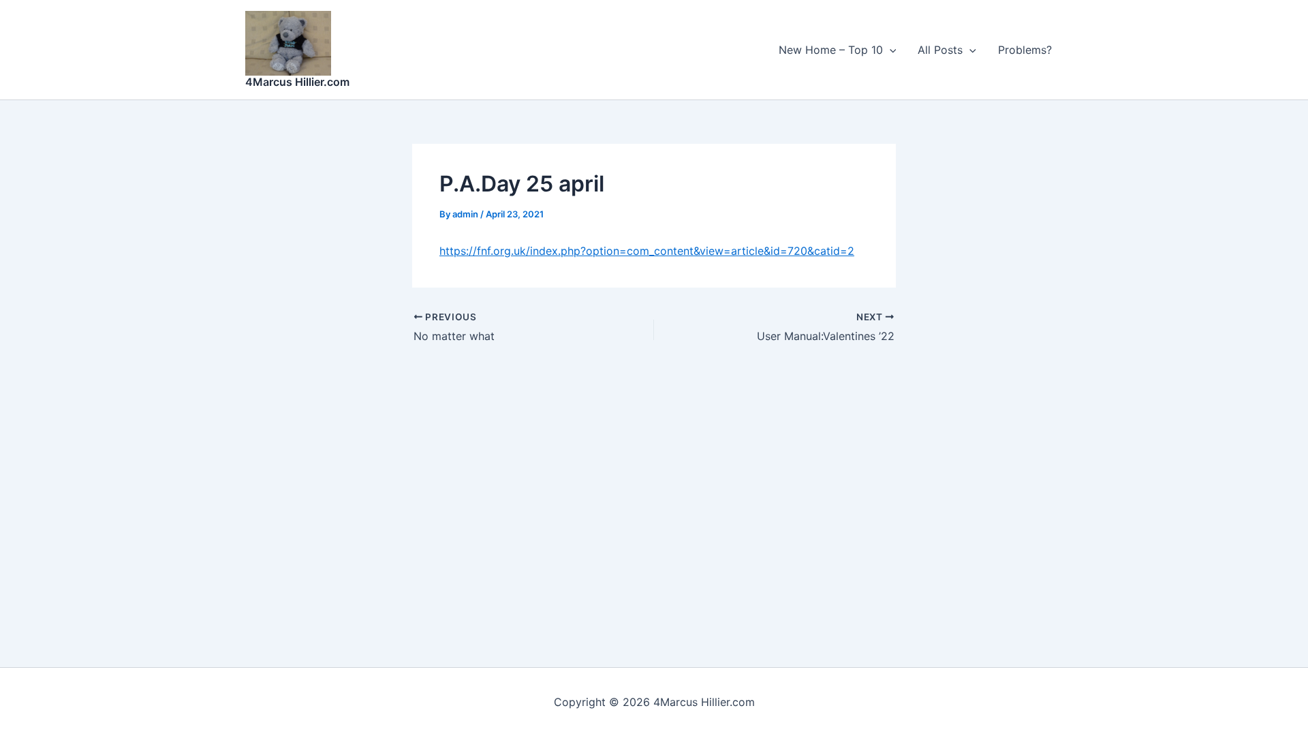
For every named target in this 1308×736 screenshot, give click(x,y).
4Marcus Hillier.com (297, 82)
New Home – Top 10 (831, 50)
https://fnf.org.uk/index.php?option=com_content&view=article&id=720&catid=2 (646, 251)
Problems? (1025, 50)
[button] (890, 49)
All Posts (940, 50)
